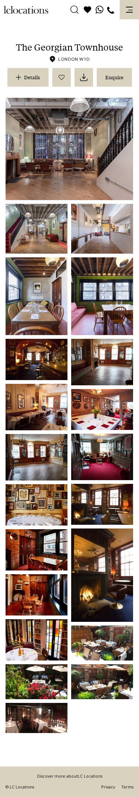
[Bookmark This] (61, 77)
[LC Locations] (26, 10)
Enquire (114, 77)
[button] (74, 10)
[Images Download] (84, 77)
